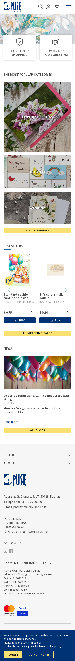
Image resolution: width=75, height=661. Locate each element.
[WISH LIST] (32, 312)
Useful (9, 455)
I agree (12, 654)
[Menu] (68, 6)
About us (12, 463)
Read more (11, 422)
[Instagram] (5, 551)
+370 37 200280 (31, 502)
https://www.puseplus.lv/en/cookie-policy (37, 646)
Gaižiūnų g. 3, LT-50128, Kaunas (38, 496)
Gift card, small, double (51, 296)
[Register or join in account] (48, 7)
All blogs (37, 430)
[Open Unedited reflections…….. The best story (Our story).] (37, 372)
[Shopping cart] (56, 7)
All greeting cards (37, 333)
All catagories (37, 230)
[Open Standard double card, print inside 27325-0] (20, 270)
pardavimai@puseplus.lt (29, 507)
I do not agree (38, 654)
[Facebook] (11, 551)
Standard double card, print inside (16, 296)
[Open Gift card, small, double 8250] (55, 270)
